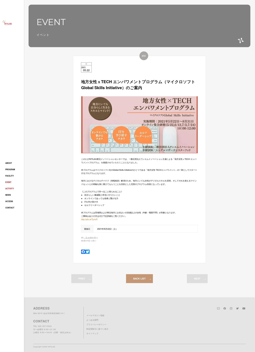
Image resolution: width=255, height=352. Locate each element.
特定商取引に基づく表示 (97, 328)
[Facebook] (83, 252)
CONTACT (9, 207)
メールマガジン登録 (95, 315)
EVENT (8, 182)
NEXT (197, 278)
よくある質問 (92, 319)
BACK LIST (139, 278)
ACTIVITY (9, 188)
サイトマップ (92, 333)
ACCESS (9, 201)
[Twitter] (87, 252)
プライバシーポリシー (96, 324)
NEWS (8, 195)
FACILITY (9, 175)
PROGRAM (10, 169)
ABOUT (8, 163)
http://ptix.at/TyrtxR (89, 219)
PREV (81, 278)
